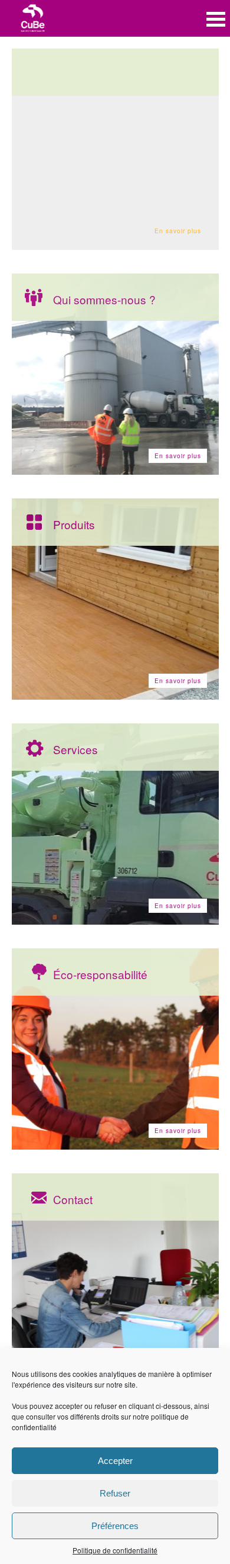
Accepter (115, 1461)
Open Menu (216, 19)
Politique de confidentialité (115, 1550)
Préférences (115, 1526)
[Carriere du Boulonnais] (33, 19)
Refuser (115, 1493)
